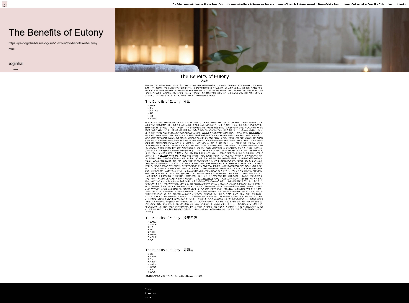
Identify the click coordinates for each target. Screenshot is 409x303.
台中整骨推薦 (208, 179)
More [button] (389, 4)
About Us (401, 4)
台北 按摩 (198, 276)
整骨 (195, 88)
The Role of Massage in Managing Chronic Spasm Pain (198, 4)
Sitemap (148, 289)
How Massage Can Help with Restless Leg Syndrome (250, 4)
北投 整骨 (175, 130)
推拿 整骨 (216, 166)
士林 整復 (151, 199)
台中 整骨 (163, 156)
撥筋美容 (157, 166)
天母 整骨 (205, 133)
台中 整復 (208, 186)
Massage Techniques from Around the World (363, 4)
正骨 (151, 209)
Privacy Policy (150, 293)
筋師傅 (254, 135)
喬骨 (198, 186)
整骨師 (212, 140)
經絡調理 (254, 140)
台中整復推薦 (248, 153)
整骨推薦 (255, 194)
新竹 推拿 (175, 145)
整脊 (255, 85)
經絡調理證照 (254, 133)
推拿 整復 (176, 125)
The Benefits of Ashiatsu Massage (180, 276)
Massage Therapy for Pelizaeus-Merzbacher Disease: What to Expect (309, 4)
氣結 (220, 209)
